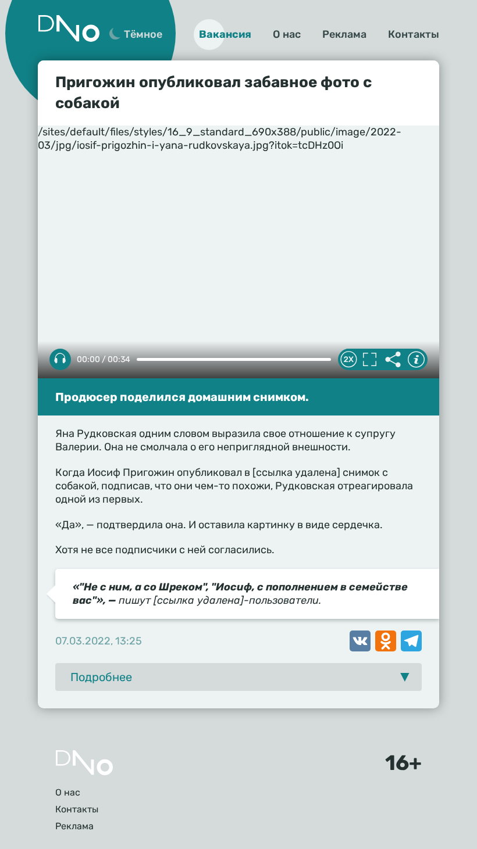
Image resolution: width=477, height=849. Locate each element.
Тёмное (143, 34)
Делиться (392, 359)
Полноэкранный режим (369, 359)
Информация (416, 359)
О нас (287, 34)
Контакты (413, 34)
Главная (84, 762)
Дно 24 (68, 28)
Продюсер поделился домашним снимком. (182, 397)
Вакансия (225, 34)
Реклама (344, 34)
